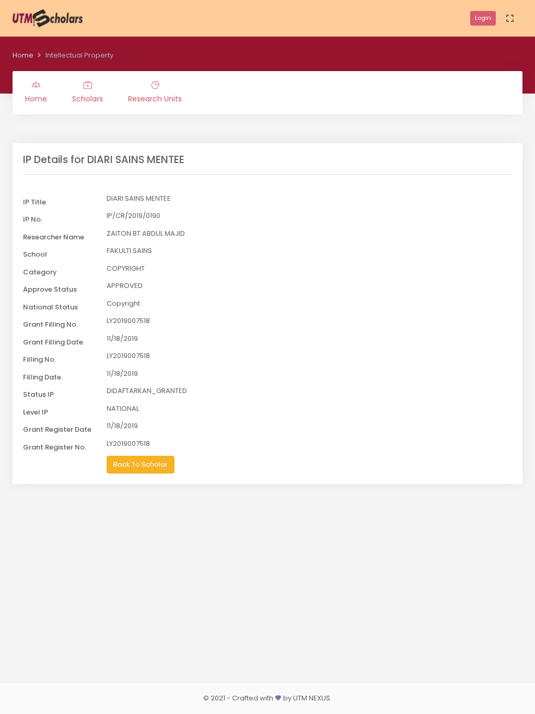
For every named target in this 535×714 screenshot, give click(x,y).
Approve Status (50, 289)
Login (483, 18)
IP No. (32, 219)
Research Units (155, 99)
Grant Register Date (57, 429)
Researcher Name (53, 237)
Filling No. (39, 359)
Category (40, 272)
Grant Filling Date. (54, 342)
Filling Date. (43, 377)
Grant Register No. (54, 447)
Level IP (35, 412)
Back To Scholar (140, 464)
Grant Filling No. (50, 324)
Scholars (87, 99)
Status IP (38, 394)
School (35, 254)
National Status (50, 307)
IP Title (34, 202)
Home (23, 55)
